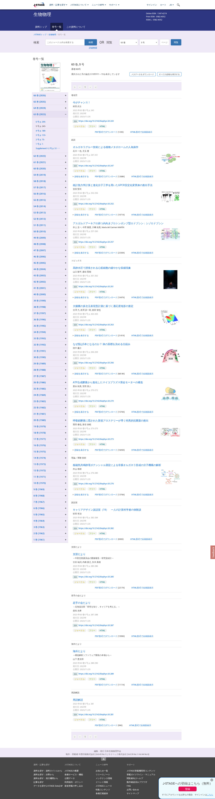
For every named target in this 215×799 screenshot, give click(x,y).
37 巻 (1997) (40, 313)
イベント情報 (102, 782)
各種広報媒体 (102, 793)
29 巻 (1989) (40, 363)
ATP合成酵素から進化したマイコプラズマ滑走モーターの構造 (108, 382)
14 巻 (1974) (40, 457)
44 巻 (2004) (40, 269)
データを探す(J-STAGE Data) (47, 785)
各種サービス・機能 (74, 774)
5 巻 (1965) (39, 514)
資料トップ (41, 26)
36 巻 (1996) (40, 319)
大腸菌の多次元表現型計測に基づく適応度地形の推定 (103, 306)
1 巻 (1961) (39, 539)
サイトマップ (133, 793)
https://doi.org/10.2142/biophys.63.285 (96, 576)
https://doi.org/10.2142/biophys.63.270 (96, 400)
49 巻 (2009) (40, 237)
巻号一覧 (56, 26)
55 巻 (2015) (40, 199)
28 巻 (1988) (40, 369)
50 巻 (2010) (40, 231)
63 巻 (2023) (40, 114)
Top (103, 759)
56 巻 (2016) (40, 193)
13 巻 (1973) (40, 464)
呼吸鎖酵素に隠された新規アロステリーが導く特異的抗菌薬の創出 (110, 420)
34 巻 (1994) (40, 332)
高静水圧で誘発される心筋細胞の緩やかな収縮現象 (102, 268)
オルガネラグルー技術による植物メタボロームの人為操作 (105, 147)
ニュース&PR (98, 4)
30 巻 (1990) (40, 357)
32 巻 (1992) (40, 344)
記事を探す (39, 782)
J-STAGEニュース (104, 785)
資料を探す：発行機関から (46, 778)
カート (163, 4)
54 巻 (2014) (40, 206)
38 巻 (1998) (40, 306)
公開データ (70, 778)
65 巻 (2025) (40, 101)
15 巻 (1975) (40, 451)
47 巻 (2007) (40, 250)
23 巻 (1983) (40, 401)
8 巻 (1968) (39, 495)
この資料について (75, 26)
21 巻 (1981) (40, 413)
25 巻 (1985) (40, 388)
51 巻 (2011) (40, 225)
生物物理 (52, 34)
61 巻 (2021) (40, 162)
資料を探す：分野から (44, 774)
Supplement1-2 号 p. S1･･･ (48, 148)
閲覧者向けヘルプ (135, 778)
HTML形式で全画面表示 (141, 132)
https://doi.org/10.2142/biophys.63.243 (96, 121)
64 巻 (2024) (40, 107)
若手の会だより (82, 602)
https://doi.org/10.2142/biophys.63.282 (96, 528)
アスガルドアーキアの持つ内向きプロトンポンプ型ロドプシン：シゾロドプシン (118, 223)
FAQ (129, 785)
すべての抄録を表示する (169, 74)
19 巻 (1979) (40, 426)
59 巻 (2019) (40, 174)
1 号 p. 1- (40, 144)
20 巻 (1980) (40, 420)
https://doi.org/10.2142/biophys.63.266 (96, 362)
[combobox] (128, 42)
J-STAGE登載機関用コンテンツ (141, 770)
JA (170, 4)
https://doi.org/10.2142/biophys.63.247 (96, 165)
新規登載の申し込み (74, 785)
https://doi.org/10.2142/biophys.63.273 (96, 439)
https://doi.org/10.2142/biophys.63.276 (96, 483)
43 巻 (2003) (40, 275)
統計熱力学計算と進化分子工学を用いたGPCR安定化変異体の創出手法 (113, 185)
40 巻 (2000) (40, 294)
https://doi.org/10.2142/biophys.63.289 (96, 673)
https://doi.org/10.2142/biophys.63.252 (96, 203)
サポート (113, 4)
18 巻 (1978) (40, 432)
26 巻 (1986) (40, 382)
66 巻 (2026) (40, 95)
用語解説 (78, 700)
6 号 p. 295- (41, 121)
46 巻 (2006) (40, 256)
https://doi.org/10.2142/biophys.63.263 (96, 324)
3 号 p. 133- (41, 135)
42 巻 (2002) (40, 281)
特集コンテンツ (103, 789)
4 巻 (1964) (39, 520)
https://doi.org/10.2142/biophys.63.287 (96, 625)
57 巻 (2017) (40, 187)
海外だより (79, 651)
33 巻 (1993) (40, 338)
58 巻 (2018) (40, 181)
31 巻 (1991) (40, 350)
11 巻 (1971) (40, 476)
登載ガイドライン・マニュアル (141, 774)
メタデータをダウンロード (142, 74)
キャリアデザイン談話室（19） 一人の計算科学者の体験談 (107, 509)
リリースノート (103, 774)
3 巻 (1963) (39, 527)
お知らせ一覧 (102, 770)
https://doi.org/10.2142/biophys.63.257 (96, 241)
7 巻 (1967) (39, 501)
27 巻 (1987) (40, 376)
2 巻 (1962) (39, 533)
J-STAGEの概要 (72, 770)
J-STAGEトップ (40, 34)
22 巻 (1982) (40, 407)
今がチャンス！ (82, 102)
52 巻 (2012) (40, 218)
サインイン (152, 4)
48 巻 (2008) (40, 243)
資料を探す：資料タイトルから (48, 770)
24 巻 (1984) (40, 394)
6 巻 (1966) (39, 508)
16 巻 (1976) (40, 445)
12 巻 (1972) (40, 470)
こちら (210, 794)
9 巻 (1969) (39, 489)
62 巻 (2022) (40, 155)
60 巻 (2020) (40, 168)
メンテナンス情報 (104, 778)
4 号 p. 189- (41, 130)
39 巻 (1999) (40, 300)
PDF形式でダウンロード (106, 132)
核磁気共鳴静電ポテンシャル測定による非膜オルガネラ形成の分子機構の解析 (117, 465)
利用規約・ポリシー (74, 782)
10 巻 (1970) (40, 483)
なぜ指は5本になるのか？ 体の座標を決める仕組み (101, 344)
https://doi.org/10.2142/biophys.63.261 (96, 286)
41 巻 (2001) (40, 288)
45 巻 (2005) (40, 262)
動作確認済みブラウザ (137, 782)
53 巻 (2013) (40, 212)
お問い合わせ (133, 789)
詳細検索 (93, 47)
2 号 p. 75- (40, 139)
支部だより (79, 554)
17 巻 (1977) (40, 438)
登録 (187, 789)
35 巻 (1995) (40, 325)
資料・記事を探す (57, 4)
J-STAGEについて (78, 4)
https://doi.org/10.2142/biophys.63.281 (96, 714)
